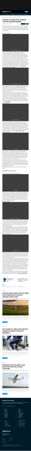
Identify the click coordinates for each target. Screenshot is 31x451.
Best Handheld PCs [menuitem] (25, 14)
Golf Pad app (23, 55)
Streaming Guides (21, 413)
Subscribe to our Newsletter (22, 420)
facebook (7, 281)
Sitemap (10, 440)
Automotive (6, 417)
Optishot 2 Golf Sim (5, 233)
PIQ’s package (21, 86)
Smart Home (6, 414)
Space (19, 411)
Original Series (20, 417)
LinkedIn (12, 406)
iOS (27, 55)
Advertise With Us (6, 423)
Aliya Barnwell (10, 279)
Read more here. (23, 65)
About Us (5, 420)
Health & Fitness (9, 286)
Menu (1, 11)
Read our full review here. (20, 130)
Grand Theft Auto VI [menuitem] (7, 14)
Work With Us (3, 439)
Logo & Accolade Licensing (7, 425)
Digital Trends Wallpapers (22, 423)
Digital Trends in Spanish (22, 424)
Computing (5, 410)
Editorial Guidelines (6, 424)
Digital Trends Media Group (7, 445)
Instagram (4, 406)
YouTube (7, 406)
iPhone (20, 193)
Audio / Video (6, 413)
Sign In (27, 11)
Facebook (2, 406)
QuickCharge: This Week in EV (21, 286)
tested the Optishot (10, 252)
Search (30, 11)
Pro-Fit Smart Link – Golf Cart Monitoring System (10, 173)
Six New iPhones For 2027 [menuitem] (13, 14)
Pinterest (10, 406)
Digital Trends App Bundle (22, 425)
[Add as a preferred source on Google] (23, 24)
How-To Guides (21, 415)
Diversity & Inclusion (4, 440)
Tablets (19, 409)
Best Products (20, 414)
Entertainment (6, 415)
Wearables (20, 410)
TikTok (9, 406)
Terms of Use (3, 442)
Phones (5, 409)
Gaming (5, 411)
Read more (5, 322)
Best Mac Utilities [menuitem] (20, 14)
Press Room (10, 439)
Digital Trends (5, 12)
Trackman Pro (4, 201)
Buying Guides (4, 286)
